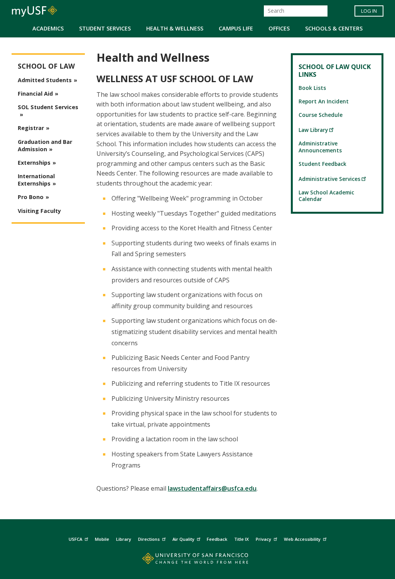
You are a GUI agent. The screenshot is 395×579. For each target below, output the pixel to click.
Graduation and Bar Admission (45, 145)
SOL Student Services (48, 107)
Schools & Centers (334, 28)
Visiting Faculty (39, 210)
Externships (34, 162)
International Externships (36, 179)
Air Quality (183, 539)
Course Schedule (321, 114)
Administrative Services (329, 178)
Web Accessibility (302, 539)
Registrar (31, 128)
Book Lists (312, 87)
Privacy (263, 539)
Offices (279, 28)
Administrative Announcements (320, 147)
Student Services (105, 28)
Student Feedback (322, 163)
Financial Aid (35, 93)
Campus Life (236, 28)
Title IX (241, 539)
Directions (149, 539)
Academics (48, 28)
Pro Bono (31, 197)
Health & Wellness (174, 28)
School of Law (46, 66)
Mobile (102, 539)
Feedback (217, 539)
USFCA (75, 539)
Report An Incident (324, 101)
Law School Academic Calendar (326, 196)
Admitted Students (45, 80)
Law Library (313, 129)
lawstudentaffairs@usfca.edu (212, 488)
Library (123, 539)
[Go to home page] (197, 560)
